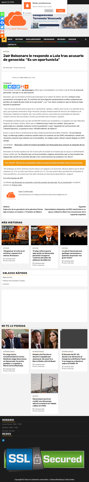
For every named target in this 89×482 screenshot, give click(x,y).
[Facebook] (14, 87)
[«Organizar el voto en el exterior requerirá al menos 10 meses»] (15, 235)
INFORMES (61, 39)
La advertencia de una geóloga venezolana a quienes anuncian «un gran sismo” (72, 254)
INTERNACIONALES (9, 351)
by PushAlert (28, 13)
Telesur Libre (17, 185)
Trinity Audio (23, 77)
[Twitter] (18, 87)
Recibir (60, 11)
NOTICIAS (19, 39)
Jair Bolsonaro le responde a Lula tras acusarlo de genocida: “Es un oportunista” (42, 182)
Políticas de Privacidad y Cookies (14, 281)
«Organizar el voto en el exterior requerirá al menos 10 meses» (14, 253)
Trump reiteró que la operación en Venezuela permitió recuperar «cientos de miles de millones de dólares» (43, 255)
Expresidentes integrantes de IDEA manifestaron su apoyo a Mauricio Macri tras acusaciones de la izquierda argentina (65, 211)
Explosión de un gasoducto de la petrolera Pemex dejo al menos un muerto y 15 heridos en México (23, 209)
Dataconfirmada (56, 480)
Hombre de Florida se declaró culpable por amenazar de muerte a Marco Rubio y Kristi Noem (44, 357)
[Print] (26, 87)
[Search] (85, 39)
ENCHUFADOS (49, 39)
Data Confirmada (20, 68)
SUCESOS (72, 39)
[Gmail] (22, 87)
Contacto (12, 45)
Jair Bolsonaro (28, 90)
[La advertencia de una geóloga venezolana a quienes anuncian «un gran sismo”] (73, 235)
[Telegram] (10, 87)
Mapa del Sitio (7, 277)
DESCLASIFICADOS (33, 39)
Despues (49, 11)
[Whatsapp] (5, 87)
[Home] (4, 39)
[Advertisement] (44, 306)
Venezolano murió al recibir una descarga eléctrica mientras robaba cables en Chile (44, 402)
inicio (10, 39)
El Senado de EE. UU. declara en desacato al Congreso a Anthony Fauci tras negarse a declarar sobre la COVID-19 (74, 358)
